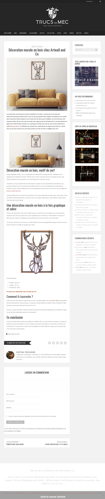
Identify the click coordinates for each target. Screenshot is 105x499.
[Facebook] (93, 39)
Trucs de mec (80, 247)
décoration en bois (13, 334)
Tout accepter (44, 497)
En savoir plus (61, 497)
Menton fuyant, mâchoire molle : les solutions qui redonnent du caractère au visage (87, 225)
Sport (65, 33)
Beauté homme (7, 33)
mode (15, 33)
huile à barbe (91, 100)
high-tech (78, 33)
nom (10, 394)
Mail (10, 401)
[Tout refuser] (103, 495)
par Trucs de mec (21, 343)
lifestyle (42, 33)
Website (8, 407)
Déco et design (37, 46)
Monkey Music (14, 126)
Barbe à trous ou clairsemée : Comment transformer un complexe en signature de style (86, 217)
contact (86, 33)
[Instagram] (99, 39)
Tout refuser (53, 497)
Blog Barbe (90, 113)
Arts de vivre (50, 33)
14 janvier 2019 (11, 343)
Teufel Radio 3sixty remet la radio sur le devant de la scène (87, 250)
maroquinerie (23, 33)
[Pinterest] (96, 39)
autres (59, 33)
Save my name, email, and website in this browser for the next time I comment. (32, 416)
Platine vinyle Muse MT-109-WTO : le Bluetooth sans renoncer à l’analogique (86, 200)
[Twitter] (90, 39)
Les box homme (33, 33)
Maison (72, 33)
